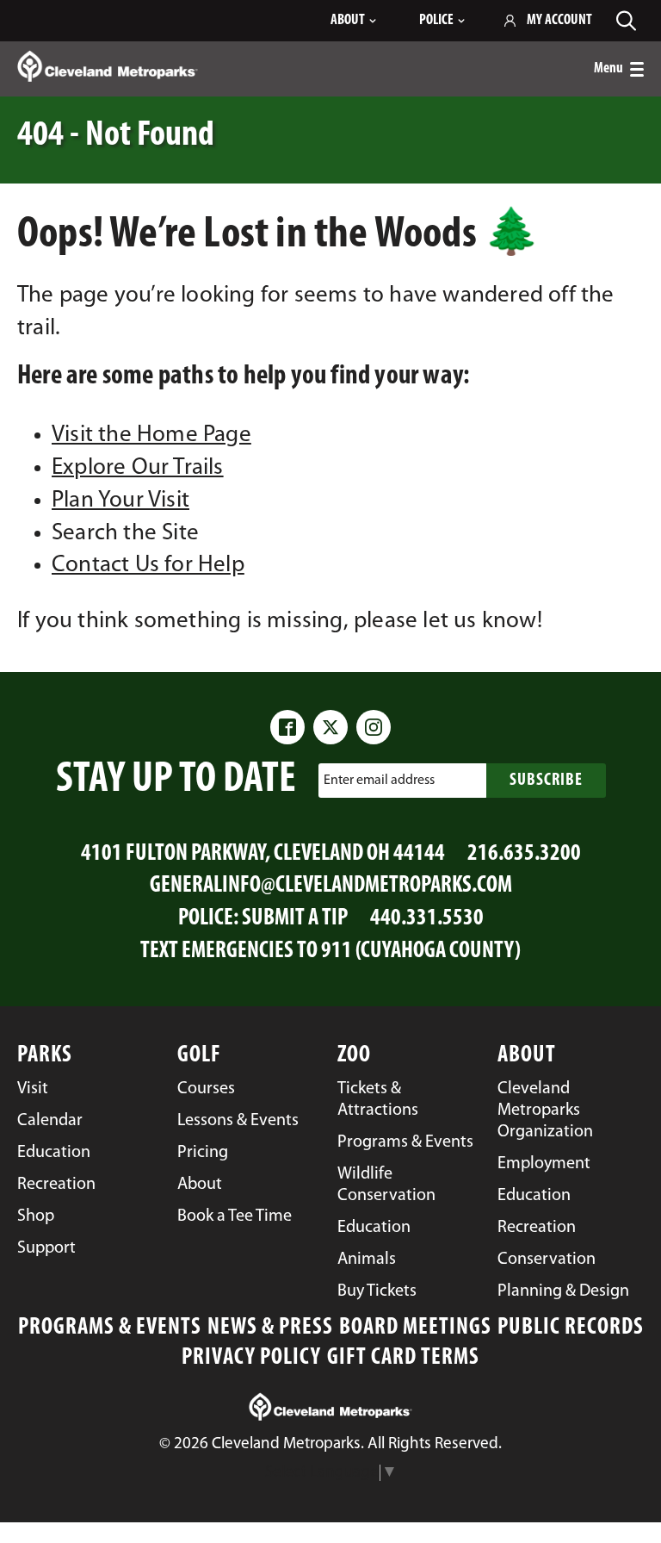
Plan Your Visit (120, 501)
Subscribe (546, 780)
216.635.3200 (524, 854)
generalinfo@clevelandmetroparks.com (331, 886)
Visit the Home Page (151, 435)
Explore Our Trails (138, 468)
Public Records (570, 1328)
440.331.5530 (427, 918)
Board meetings (415, 1328)
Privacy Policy (251, 1358)
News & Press (270, 1328)
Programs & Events (109, 1328)
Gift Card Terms (403, 1358)
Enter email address (379, 780)
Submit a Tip (295, 918)
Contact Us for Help (148, 565)
